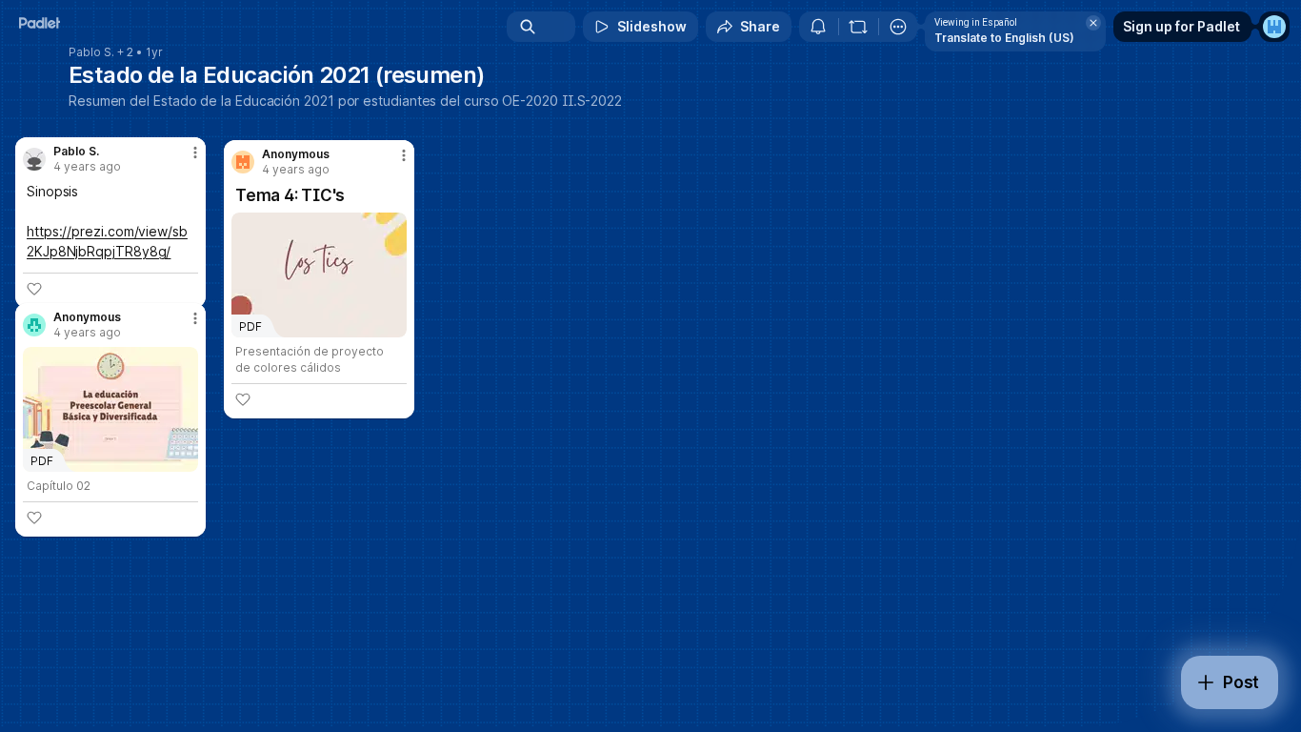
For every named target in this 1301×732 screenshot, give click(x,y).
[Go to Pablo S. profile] (34, 159)
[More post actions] (403, 155)
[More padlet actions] (898, 26)
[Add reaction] (242, 399)
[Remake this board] (858, 26)
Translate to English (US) (1004, 37)
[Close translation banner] (1093, 22)
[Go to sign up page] (1274, 26)
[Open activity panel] (818, 26)
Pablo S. (91, 52)
